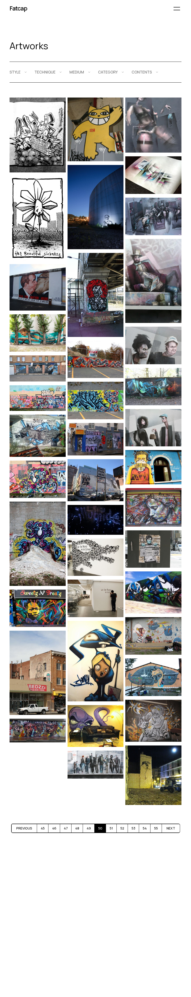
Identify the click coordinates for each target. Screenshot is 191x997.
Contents (142, 72)
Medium (76, 72)
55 (156, 828)
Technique (44, 72)
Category (108, 72)
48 (77, 828)
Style (15, 72)
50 (100, 828)
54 (145, 828)
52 (122, 828)
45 (43, 828)
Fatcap (18, 8)
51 (111, 828)
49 (89, 828)
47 (66, 828)
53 (133, 828)
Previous (24, 828)
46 (54, 828)
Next (171, 828)
